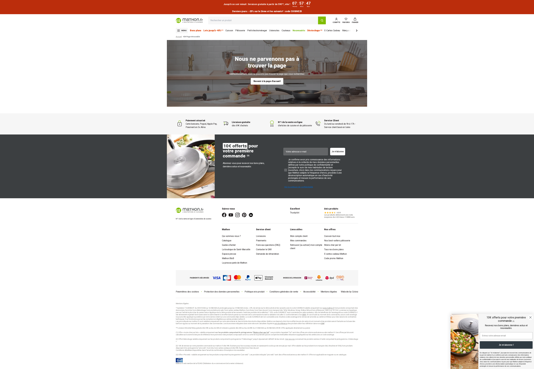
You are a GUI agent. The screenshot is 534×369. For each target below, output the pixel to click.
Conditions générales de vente (284, 291)
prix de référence (204, 335)
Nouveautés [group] (299, 30)
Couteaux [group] (286, 30)
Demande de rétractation (267, 254)
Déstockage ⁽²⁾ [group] (314, 30)
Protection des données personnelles (221, 291)
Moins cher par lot (332, 245)
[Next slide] (352, 31)
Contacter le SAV (264, 249)
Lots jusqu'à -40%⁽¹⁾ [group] (213, 30)
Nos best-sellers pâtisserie (337, 240)
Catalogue (226, 240)
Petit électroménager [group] (257, 30)
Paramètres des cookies (187, 291)
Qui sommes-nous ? (231, 236)
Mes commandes (298, 240)
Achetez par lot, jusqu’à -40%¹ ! (267, 11)
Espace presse (229, 254)
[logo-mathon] (189, 20)
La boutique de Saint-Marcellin (236, 249)
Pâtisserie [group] (240, 30)
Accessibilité (309, 291)
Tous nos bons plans (333, 249)
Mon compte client (298, 236)
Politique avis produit (254, 291)
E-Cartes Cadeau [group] (332, 30)
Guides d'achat (229, 245)
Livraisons (261, 236)
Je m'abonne (338, 151)
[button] (355, 20)
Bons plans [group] (195, 30)
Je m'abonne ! (506, 345)
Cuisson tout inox (332, 236)
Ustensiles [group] (274, 30)
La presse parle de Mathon (234, 262)
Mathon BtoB (228, 258)
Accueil (179, 37)
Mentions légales (329, 291)
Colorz (355, 291)
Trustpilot (294, 212)
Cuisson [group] (229, 30)
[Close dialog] (530, 317)
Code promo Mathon (333, 258)
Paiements (261, 240)
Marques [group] (346, 30)
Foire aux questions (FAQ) (268, 245)
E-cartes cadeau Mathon (335, 254)
